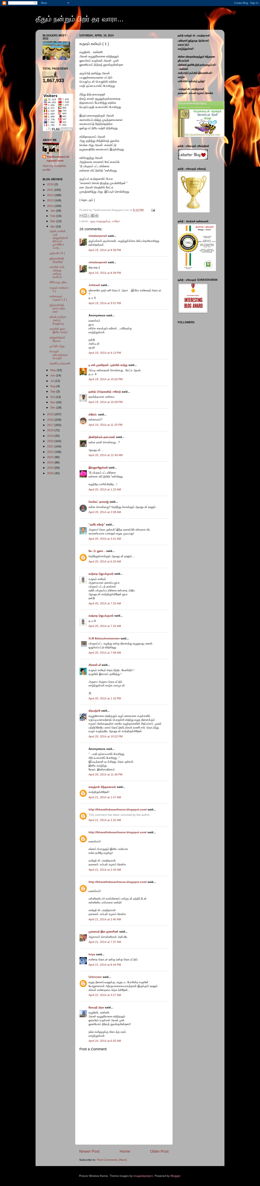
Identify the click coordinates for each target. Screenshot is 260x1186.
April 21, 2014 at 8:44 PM (105, 964)
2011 (50, 189)
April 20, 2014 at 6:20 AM (105, 561)
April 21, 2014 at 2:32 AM (105, 820)
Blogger (175, 1175)
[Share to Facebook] (93, 216)
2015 (50, 414)
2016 (50, 419)
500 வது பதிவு (58, 282)
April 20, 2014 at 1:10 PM (105, 698)
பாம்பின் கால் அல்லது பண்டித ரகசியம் (57, 271)
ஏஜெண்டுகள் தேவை (57, 339)
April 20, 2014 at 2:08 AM (105, 512)
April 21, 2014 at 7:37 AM (105, 942)
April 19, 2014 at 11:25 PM (105, 424)
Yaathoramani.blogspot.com (58, 158)
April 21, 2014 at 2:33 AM (105, 869)
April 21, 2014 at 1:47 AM (105, 797)
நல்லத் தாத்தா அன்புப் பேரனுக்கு (58, 320)
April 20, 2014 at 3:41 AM (105, 538)
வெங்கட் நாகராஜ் (99, 501)
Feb (53, 215)
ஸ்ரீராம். (93, 414)
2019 (50, 435)
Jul (52, 380)
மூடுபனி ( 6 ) (57, 253)
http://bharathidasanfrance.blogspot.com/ (118, 809)
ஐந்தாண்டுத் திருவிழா (57, 260)
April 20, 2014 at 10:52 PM (106, 736)
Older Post (159, 1151)
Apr (53, 226)
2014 (50, 205)
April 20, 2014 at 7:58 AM (105, 652)
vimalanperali (98, 235)
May (53, 370)
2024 (50, 462)
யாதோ (116, 221)
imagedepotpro (143, 1175)
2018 (50, 430)
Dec (53, 407)
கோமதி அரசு (96, 1007)
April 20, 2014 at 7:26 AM (105, 603)
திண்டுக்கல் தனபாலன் (102, 437)
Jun (53, 375)
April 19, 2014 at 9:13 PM (105, 352)
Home (125, 1151)
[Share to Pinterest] (97, 216)
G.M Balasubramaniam (104, 638)
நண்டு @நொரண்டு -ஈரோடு (105, 391)
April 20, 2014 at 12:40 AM (106, 455)
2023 (50, 457)
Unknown (95, 977)
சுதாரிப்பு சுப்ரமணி (60, 363)
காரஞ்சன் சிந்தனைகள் (102, 786)
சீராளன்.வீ (95, 664)
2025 (50, 467)
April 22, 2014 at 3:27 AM (105, 995)
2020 (50, 441)
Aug (53, 386)
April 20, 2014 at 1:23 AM (105, 489)
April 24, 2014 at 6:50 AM (105, 1040)
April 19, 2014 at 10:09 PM (106, 402)
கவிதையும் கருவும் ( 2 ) (58, 298)
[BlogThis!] (85, 216)
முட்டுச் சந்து (57, 346)
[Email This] (81, 216)
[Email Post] (152, 210)
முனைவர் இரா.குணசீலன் (103, 931)
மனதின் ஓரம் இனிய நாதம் (59, 330)
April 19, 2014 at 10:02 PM (106, 379)
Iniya (92, 954)
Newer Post (89, 1151)
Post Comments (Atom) (112, 1159)
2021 (50, 446)
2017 (50, 425)
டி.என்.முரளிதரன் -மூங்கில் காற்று (108, 365)
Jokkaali (94, 285)
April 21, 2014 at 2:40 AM (105, 919)
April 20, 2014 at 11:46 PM (105, 774)
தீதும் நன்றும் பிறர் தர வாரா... (80, 19)
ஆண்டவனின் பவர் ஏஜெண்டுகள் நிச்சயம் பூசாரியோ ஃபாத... (59, 239)
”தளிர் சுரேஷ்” (97, 524)
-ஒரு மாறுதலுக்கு (100, 221)
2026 (50, 473)
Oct (53, 397)
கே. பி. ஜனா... (97, 551)
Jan (53, 210)
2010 (50, 184)
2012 (50, 195)
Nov (53, 402)
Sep (53, 391)
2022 (50, 451)
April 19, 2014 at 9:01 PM (105, 303)
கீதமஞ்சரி (94, 710)
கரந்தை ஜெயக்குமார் (101, 573)
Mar (53, 221)
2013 (50, 200)
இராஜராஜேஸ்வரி (98, 467)
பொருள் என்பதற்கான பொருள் (59, 354)
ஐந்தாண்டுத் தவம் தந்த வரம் (57, 308)
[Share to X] (89, 216)
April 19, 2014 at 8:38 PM (105, 250)
